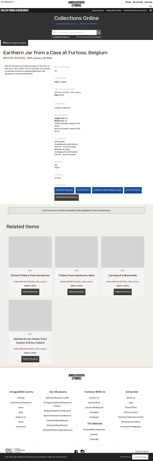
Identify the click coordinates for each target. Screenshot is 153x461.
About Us (131, 398)
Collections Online (113, 10)
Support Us (21, 417)
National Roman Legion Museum (57, 430)
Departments (98, 10)
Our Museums (7, 2)
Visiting (20, 398)
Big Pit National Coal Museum (57, 415)
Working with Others (130, 422)
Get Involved (94, 402)
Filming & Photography (130, 426)
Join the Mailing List (94, 407)
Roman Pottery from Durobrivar (30, 275)
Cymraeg (148, 2)
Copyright (94, 439)
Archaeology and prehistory (66, 197)
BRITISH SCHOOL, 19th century (22, 57)
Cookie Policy (61, 457)
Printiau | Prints (83, 190)
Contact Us (94, 398)
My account (138, 2)
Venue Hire (21, 426)
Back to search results (15, 43)
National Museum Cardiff (57, 398)
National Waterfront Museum (57, 411)
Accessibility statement (94, 429)
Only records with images (90, 37)
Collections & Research (14, 10)
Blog (21, 412)
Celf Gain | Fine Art (133, 190)
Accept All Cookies (140, 457)
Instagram (94, 417)
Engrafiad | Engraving (64, 190)
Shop (20, 422)
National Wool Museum (57, 425)
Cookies (94, 434)
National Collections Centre (135, 10)
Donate (128, 2)
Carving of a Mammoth (123, 275)
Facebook (94, 412)
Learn (20, 407)
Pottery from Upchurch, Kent (76, 275)
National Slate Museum (57, 420)
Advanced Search (62, 37)
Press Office (131, 407)
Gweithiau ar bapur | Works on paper (107, 190)
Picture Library (131, 412)
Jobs (131, 402)
